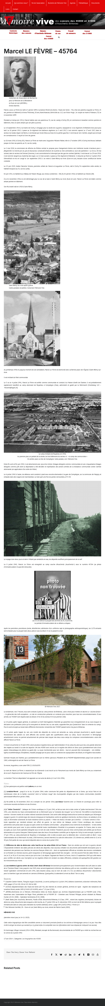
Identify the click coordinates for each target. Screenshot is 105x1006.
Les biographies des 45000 (31, 939)
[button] (59, 37)
